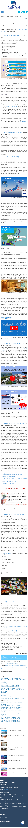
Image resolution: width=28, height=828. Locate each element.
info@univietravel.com (7, 789)
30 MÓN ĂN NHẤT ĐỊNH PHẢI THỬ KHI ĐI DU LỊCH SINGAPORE (14, 690)
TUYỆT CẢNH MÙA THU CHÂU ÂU (8, 685)
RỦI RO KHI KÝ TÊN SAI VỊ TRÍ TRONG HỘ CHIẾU (16, 742)
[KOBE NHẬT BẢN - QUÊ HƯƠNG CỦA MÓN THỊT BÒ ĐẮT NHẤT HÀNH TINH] (4, 769)
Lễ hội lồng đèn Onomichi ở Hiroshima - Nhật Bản (11, 710)
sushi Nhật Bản (24, 529)
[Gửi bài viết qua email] (25, 18)
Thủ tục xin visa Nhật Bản (14, 157)
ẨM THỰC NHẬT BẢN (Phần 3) (7, 718)
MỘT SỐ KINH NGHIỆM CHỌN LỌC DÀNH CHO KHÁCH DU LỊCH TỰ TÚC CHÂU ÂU (14, 680)
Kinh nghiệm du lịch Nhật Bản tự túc (12, 343)
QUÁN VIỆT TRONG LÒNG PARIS (8, 688)
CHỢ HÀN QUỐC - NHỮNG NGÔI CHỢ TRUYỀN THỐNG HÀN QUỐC (14, 713)
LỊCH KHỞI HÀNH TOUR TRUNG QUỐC (14, 730)
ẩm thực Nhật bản (8, 553)
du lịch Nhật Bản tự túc (11, 272)
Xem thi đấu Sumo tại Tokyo (9, 481)
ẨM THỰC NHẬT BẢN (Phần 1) (7, 721)
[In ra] (26, 18)
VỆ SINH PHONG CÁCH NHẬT (7, 708)
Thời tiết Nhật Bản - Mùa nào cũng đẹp (9, 707)
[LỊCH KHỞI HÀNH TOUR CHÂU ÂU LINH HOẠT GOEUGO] (4, 736)
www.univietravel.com (8, 650)
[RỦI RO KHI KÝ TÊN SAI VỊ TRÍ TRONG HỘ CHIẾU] (4, 744)
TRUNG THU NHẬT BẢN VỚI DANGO (9, 678)
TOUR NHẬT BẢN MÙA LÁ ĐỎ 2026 (13, 760)
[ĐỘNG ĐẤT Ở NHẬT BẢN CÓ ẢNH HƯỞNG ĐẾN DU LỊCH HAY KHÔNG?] (4, 748)
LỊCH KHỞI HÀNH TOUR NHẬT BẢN (8, 717)
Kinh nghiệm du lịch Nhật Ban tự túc (12, 35)
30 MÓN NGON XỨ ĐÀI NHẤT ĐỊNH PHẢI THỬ (11, 697)
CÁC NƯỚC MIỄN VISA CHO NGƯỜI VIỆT (10, 698)
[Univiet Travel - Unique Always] (14, 4)
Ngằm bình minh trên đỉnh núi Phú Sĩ (11, 473)
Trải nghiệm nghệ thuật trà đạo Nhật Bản (12, 474)
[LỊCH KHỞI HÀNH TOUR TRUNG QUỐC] (4, 731)
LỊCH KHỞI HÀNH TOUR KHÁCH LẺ (8, 705)
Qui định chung (3, 824)
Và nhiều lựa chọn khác (8, 483)
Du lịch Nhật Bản (17, 128)
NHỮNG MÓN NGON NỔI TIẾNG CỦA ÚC (10, 686)
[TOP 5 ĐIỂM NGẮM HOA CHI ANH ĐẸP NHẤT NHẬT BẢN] (4, 774)
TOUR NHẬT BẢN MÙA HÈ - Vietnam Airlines (15, 755)
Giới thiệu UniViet (3, 817)
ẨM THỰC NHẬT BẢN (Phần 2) (7, 720)
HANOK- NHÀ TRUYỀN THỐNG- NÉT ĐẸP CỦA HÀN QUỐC (13, 694)
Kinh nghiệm (11, 132)
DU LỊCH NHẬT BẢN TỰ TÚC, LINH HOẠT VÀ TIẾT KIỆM (13, 702)
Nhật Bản (11, 106)
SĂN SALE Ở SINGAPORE (6, 684)
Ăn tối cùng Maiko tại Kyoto (9, 476)
